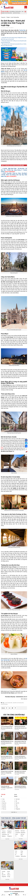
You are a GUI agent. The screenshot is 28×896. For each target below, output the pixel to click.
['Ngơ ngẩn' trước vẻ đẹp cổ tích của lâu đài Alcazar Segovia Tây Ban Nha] (21, 765)
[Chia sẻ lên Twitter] (26, 443)
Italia (22, 852)
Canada (3, 871)
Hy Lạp (3, 801)
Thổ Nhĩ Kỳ (17, 856)
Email (18, 894)
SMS (11, 894)
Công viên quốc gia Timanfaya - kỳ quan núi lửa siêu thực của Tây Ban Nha (7, 788)
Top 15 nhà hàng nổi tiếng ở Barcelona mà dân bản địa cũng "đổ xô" (7, 728)
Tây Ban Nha (23, 856)
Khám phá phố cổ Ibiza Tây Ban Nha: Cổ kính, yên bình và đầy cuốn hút (21, 743)
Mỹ (16, 801)
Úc (15, 835)
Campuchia (4, 834)
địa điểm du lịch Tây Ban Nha (18, 702)
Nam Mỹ (4, 805)
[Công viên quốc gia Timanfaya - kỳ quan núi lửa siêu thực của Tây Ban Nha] (7, 780)
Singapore (9, 831)
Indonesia (9, 832)
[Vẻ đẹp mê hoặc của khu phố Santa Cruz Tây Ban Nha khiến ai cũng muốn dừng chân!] (7, 765)
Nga (16, 805)
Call (4, 894)
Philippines (18, 808)
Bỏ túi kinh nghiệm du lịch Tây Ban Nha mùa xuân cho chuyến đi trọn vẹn (6, 758)
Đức (16, 852)
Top (25, 894)
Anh (16, 851)
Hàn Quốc (18, 799)
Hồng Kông (23, 832)
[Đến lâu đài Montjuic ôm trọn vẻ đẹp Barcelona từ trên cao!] (7, 735)
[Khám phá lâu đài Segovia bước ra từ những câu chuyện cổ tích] (21, 780)
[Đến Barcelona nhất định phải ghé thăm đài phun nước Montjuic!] (21, 720)
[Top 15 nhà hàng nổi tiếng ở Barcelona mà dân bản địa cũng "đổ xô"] (7, 720)
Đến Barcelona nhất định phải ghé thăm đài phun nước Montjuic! (21, 728)
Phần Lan (4, 808)
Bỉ (1, 796)
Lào (8, 834)
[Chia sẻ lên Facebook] (26, 440)
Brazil (8, 871)
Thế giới (8, 17)
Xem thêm (7, 838)
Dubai (16, 834)
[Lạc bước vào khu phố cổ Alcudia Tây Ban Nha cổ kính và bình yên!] (21, 750)
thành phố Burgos (4, 704)
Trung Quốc (17, 832)
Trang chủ (3, 17)
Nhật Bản (4, 806)
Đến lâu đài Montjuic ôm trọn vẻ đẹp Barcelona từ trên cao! (7, 743)
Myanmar (4, 803)
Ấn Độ (15, 794)
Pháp (17, 806)
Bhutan (15, 796)
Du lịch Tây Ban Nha (15, 17)
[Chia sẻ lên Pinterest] (15, 708)
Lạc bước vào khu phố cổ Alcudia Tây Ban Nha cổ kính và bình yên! (21, 758)
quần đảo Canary (16, 12)
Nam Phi (17, 803)
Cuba (3, 799)
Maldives (4, 836)
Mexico (8, 874)
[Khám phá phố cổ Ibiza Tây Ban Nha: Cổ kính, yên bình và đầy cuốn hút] (21, 735)
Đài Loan (22, 834)
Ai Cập (8, 876)
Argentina (4, 876)
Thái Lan (3, 831)
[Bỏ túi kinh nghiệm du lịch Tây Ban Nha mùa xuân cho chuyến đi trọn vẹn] (7, 750)
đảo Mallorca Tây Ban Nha (15, 11)
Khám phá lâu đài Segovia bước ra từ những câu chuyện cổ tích (21, 788)
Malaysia (4, 832)
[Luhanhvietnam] (14, 888)
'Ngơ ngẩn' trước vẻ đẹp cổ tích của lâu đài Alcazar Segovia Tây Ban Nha (20, 773)
